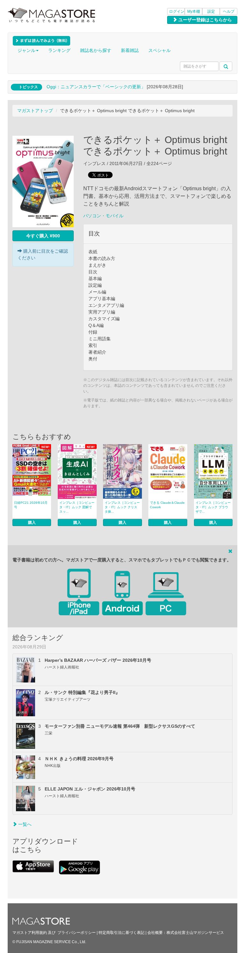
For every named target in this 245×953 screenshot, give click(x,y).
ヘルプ (228, 11)
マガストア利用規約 (29, 932)
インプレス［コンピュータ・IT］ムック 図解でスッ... (76, 507)
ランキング (59, 50)
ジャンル (26, 50)
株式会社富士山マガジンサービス (195, 932)
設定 (211, 11)
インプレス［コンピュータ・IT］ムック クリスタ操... (122, 507)
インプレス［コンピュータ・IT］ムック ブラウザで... (213, 507)
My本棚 (193, 11)
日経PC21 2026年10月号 (31, 505)
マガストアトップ (35, 110)
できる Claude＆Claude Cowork (167, 505)
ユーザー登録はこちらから (204, 19)
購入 (32, 522)
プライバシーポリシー (76, 932)
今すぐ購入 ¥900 (43, 235)
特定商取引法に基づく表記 (122, 932)
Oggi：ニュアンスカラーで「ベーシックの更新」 (96, 86)
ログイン (176, 11)
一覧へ (24, 824)
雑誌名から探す (95, 50)
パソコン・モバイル (103, 215)
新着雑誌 (130, 50)
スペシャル (159, 50)
